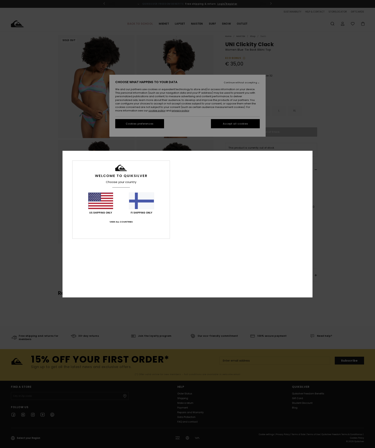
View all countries (121, 221)
